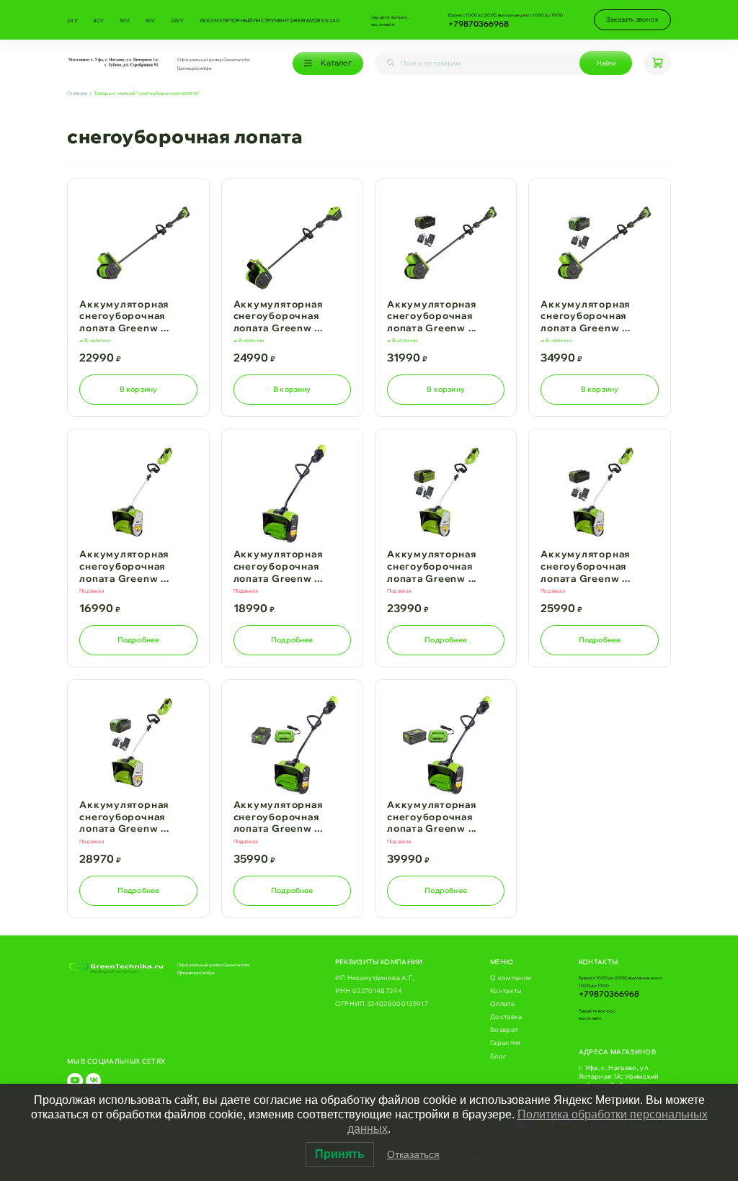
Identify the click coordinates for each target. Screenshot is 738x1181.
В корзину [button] (139, 389)
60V (125, 20)
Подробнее (138, 639)
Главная (77, 93)
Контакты (506, 990)
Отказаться (413, 1154)
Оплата (502, 1003)
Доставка (506, 1016)
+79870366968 (478, 24)
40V (99, 20)
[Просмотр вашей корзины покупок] (657, 63)
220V (177, 20)
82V (151, 20)
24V (72, 20)
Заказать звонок (632, 19)
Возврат (503, 1029)
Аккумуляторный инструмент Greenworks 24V (270, 20)
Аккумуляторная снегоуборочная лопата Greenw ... (124, 315)
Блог (498, 1056)
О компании (510, 978)
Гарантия (505, 1042)
